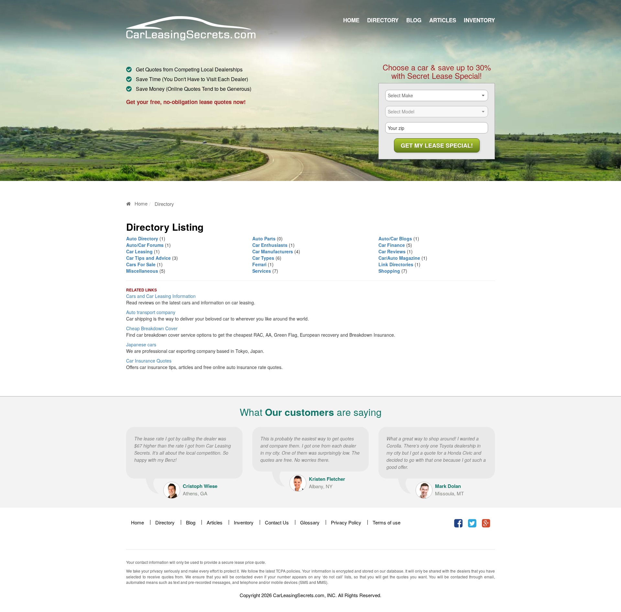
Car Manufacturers (272, 251)
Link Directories (395, 264)
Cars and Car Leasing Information (161, 296)
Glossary (310, 522)
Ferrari (259, 264)
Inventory (479, 20)
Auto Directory (142, 238)
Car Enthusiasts (270, 245)
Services (261, 271)
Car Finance (391, 245)
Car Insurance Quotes (148, 360)
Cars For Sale (141, 264)
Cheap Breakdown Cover (152, 328)
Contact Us (277, 522)
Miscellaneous (142, 271)
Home (351, 20)
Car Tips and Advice (148, 258)
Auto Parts (264, 238)
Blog (413, 20)
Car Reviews (392, 251)
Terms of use (386, 522)
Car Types (263, 258)
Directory (382, 20)
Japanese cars (141, 344)
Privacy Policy (346, 522)
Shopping (389, 271)
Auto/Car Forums (145, 245)
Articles (442, 20)
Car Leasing (139, 251)
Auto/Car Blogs (395, 238)
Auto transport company (150, 312)
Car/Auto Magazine (399, 258)
